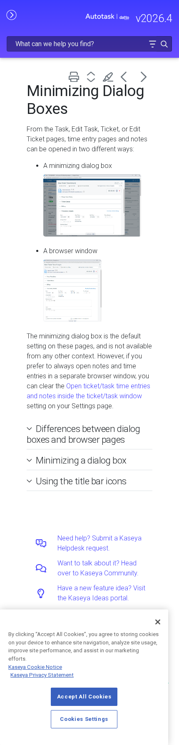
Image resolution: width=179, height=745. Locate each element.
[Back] (127, 77)
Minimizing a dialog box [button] (81, 460)
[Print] (75, 77)
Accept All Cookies (84, 696)
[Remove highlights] (110, 77)
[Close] (158, 622)
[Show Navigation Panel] (11, 15)
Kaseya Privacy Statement (42, 675)
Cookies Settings (84, 719)
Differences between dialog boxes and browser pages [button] (83, 434)
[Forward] (144, 77)
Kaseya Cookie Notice (35, 667)
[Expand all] (92, 77)
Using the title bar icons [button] (81, 481)
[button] (152, 44)
